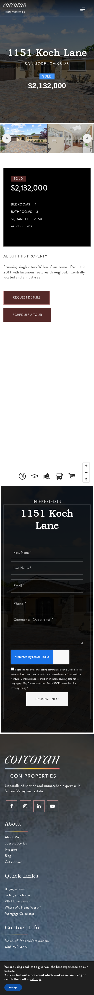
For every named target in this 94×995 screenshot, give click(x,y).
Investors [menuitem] (11, 849)
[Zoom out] (86, 472)
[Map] (47, 410)
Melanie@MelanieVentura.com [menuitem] (27, 940)
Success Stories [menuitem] (16, 843)
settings (35, 979)
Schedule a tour (27, 315)
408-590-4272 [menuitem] (16, 946)
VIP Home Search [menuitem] (18, 901)
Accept (13, 987)
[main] (47, 367)
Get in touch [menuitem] (14, 861)
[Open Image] (23, 138)
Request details (26, 297)
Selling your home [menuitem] (17, 895)
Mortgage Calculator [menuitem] (19, 913)
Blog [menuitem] (8, 855)
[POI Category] (22, 476)
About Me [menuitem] (12, 837)
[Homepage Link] (14, 7)
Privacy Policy (18, 688)
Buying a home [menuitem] (15, 888)
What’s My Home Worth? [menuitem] (23, 907)
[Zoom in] (86, 465)
